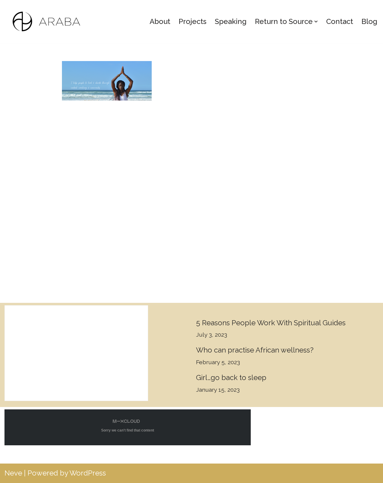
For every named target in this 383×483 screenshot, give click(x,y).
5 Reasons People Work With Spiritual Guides (271, 322)
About (160, 21)
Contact (339, 21)
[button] (316, 21)
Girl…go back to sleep (231, 377)
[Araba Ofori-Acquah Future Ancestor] (49, 21)
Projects (192, 21)
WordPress (87, 473)
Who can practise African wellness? (255, 350)
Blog (369, 21)
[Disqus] (191, 197)
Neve (13, 473)
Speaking (231, 21)
